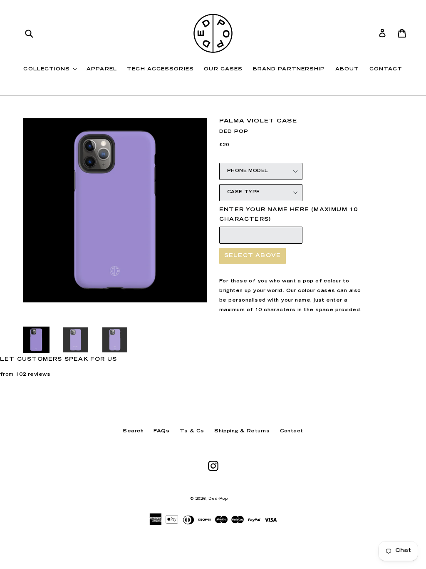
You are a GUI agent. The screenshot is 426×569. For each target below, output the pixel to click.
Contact (386, 69)
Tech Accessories (160, 69)
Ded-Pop (218, 499)
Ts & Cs (192, 431)
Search (133, 431)
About (347, 69)
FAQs (161, 431)
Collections (51, 69)
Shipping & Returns (242, 431)
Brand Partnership (289, 69)
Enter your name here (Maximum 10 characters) (288, 214)
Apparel (102, 69)
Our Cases (223, 69)
